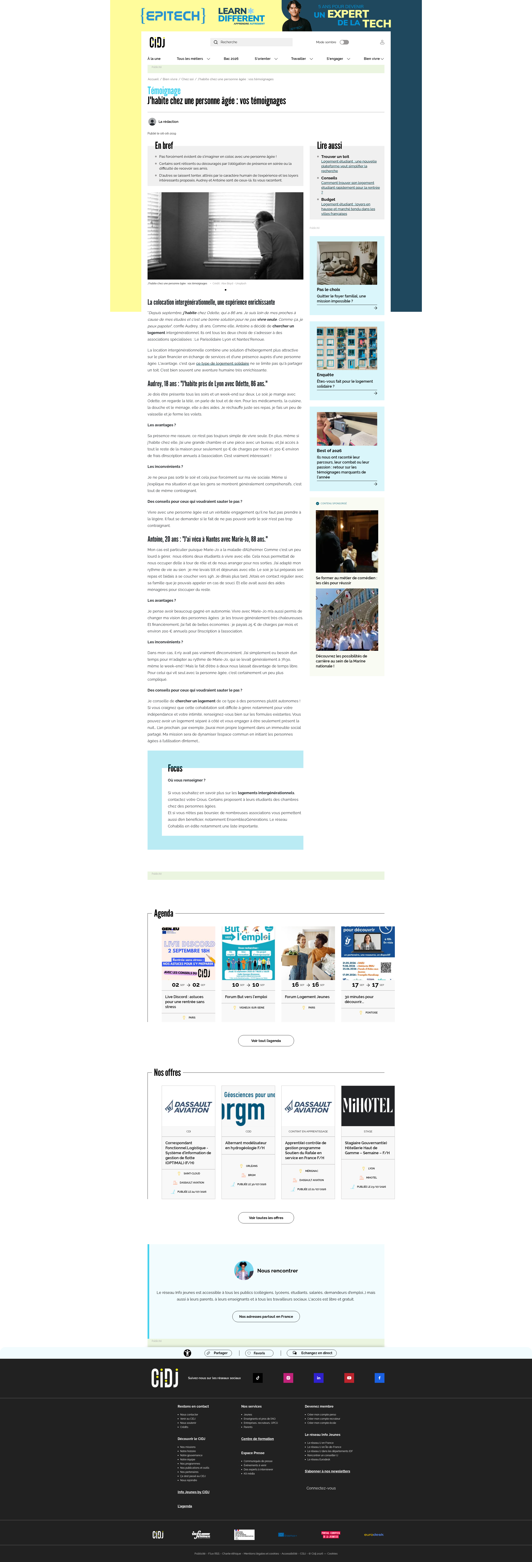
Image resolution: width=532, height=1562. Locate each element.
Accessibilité (289, 1553)
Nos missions (188, 1447)
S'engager (335, 59)
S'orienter (263, 59)
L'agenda (185, 1506)
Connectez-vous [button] (321, 1488)
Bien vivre (372, 59)
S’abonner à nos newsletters (327, 1471)
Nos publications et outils (194, 1467)
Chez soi (187, 79)
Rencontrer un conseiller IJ (322, 1455)
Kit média (249, 1473)
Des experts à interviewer (258, 1469)
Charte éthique (231, 1553)
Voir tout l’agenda (266, 1041)
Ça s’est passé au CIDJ (193, 1476)
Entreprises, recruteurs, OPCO (261, 1422)
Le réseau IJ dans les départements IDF (330, 1451)
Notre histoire (188, 1451)
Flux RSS (213, 1553)
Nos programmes (190, 1463)
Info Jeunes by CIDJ (193, 1492)
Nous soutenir (188, 1422)
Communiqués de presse (258, 1461)
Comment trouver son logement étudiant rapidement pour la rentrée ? (350, 187)
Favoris (259, 1353)
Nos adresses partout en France (266, 1316)
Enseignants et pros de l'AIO (260, 1418)
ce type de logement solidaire (222, 363)
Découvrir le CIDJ (191, 1439)
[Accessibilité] (187, 1353)
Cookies (332, 1553)
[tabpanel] (225, 238)
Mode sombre (326, 42)
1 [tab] (225, 290)
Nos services (251, 1406)
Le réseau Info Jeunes (322, 1435)
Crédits (184, 1427)
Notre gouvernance (191, 1455)
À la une (154, 59)
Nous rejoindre (188, 1480)
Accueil (153, 79)
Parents (248, 1427)
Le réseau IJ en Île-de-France (324, 1447)
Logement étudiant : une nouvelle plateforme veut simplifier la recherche (349, 166)
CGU (303, 1553)
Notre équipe (187, 1459)
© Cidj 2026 (316, 1553)
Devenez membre (319, 1406)
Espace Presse (253, 1453)
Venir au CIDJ (188, 1418)
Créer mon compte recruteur (323, 1418)
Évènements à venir (255, 1465)
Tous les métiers (190, 59)
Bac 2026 (231, 59)
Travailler (298, 59)
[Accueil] (167, 42)
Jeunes (248, 1414)
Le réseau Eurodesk (318, 1459)
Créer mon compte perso (321, 1414)
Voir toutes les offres (266, 1218)
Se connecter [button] (382, 42)
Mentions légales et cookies (261, 1553)
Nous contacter (189, 1414)
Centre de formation (257, 1439)
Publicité (200, 1553)
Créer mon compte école (321, 1422)
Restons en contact (193, 1406)
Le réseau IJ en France (320, 1442)
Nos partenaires (189, 1472)
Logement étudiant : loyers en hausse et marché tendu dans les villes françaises (348, 209)
